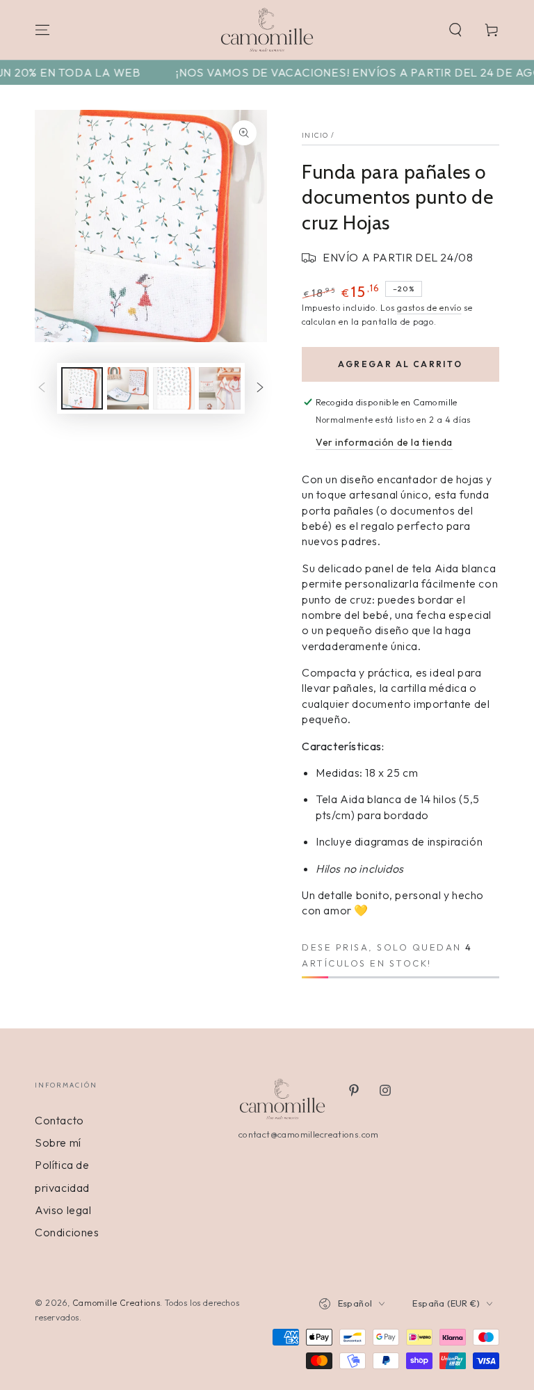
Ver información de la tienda (384, 442)
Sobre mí (58, 1142)
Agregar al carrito (400, 364)
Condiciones (67, 1232)
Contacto (59, 1120)
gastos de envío (429, 307)
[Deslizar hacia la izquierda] (41, 388)
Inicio (315, 135)
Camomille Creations (116, 1303)
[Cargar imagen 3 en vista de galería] (174, 388)
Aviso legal (63, 1210)
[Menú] (42, 30)
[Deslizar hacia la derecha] (260, 388)
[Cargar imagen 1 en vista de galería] (82, 388)
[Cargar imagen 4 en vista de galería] (220, 388)
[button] (455, 30)
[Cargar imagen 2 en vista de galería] (128, 388)
